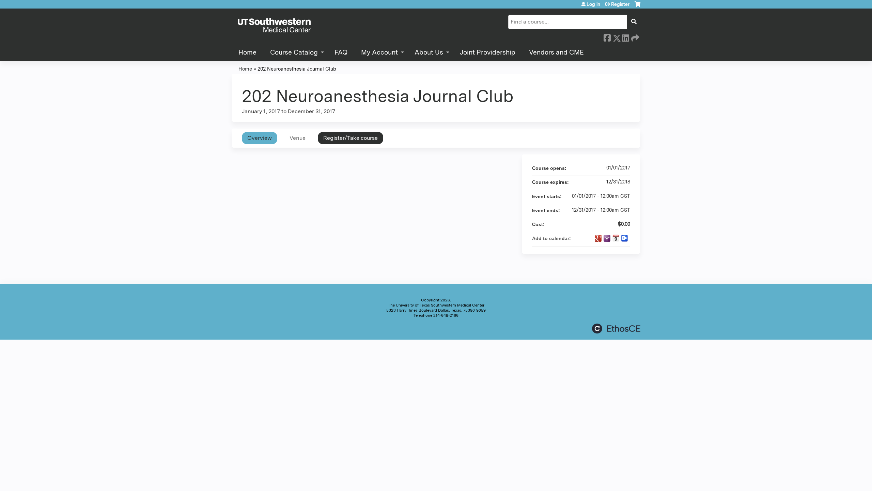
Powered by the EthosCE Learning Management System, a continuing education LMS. (616, 328)
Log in (593, 4)
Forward (634, 37)
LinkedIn (625, 37)
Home (247, 52)
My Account (379, 52)
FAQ (340, 52)
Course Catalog (294, 52)
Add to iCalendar (615, 238)
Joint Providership (487, 52)
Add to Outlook (624, 238)
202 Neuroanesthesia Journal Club (297, 69)
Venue (298, 138)
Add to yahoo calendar (607, 238)
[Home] (274, 26)
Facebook (607, 37)
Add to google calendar (598, 238)
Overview (259, 138)
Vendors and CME (556, 52)
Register (620, 4)
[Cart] (637, 7)
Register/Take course (350, 138)
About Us (429, 52)
